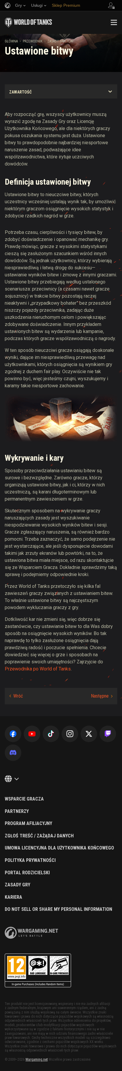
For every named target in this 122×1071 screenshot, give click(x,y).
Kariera (13, 897)
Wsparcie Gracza (24, 799)
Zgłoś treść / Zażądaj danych (39, 836)
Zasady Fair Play (60, 41)
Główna (11, 41)
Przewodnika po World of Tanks (38, 669)
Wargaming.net (36, 1059)
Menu (113, 22)
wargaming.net (31, 932)
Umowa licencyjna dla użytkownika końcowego (59, 848)
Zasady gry (17, 885)
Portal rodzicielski (27, 872)
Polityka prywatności (30, 860)
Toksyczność (16, 696)
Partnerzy (17, 811)
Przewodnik (32, 41)
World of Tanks (28, 22)
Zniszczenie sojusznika (102, 696)
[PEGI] (38, 971)
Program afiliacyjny (28, 823)
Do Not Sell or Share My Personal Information (58, 909)
